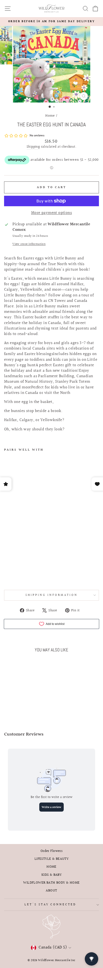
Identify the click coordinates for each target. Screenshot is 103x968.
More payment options (51, 213)
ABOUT (51, 890)
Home (50, 115)
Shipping (33, 147)
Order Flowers (51, 851)
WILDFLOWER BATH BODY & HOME (51, 883)
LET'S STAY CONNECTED (50, 904)
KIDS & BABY (51, 875)
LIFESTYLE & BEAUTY (51, 859)
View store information (29, 244)
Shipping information (51, 595)
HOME (51, 867)
